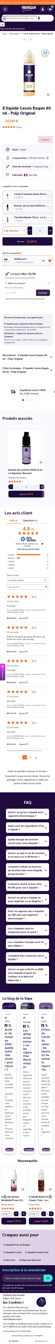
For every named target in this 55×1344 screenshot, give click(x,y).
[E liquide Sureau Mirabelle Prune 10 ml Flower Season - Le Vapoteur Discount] (14, 1180)
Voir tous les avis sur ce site (28, 549)
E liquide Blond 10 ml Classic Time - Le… (40, 1198)
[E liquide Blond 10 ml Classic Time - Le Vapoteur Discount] (41, 1180)
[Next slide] (50, 1196)
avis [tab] (13, 520)
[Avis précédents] (19, 757)
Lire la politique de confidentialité (17, 1331)
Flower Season (7, 1204)
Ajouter (26, 493)
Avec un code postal (14, 287)
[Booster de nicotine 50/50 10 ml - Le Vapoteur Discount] (26, 448)
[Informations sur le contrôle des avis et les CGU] (42, 544)
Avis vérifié (14, 601)
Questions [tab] (30, 520)
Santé (9, 1149)
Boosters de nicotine (17, 477)
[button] (50, 9)
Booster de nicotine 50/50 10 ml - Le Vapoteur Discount (31, 205)
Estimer (43, 292)
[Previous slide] (4, 1196)
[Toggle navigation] (2, 9)
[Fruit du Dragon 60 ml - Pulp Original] (24, 39)
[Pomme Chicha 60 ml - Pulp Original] (30, 39)
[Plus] (42, 486)
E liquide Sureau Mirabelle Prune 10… (12, 1198)
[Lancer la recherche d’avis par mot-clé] (46, 587)
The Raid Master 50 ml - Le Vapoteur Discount (31, 217)
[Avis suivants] (35, 757)
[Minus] (10, 486)
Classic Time (34, 1204)
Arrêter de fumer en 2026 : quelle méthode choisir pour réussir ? (9, 1049)
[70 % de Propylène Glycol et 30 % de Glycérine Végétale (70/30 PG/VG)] (47, 158)
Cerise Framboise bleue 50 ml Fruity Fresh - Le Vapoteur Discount (31, 193)
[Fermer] (2, 24)
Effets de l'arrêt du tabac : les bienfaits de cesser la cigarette (45, 1049)
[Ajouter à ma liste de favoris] (48, 94)
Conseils (29, 1149)
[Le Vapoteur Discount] (25, 9)
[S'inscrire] (48, 1278)
